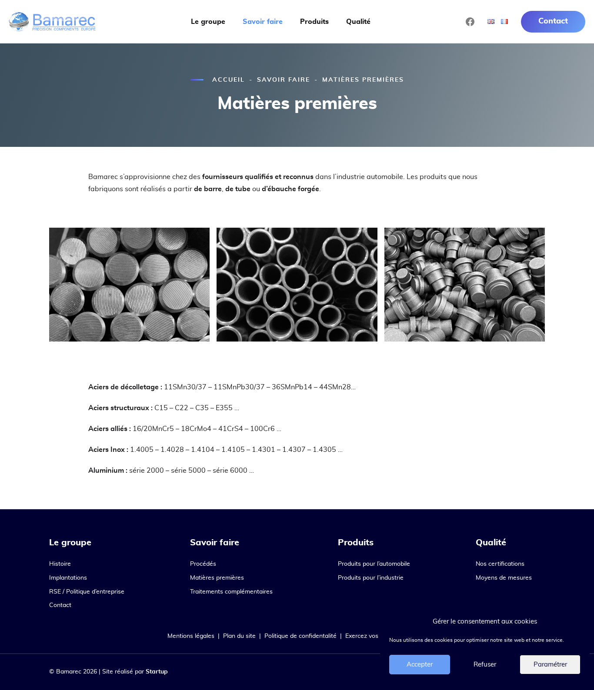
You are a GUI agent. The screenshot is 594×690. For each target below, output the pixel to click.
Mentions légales (190, 636)
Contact (553, 21)
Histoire (60, 564)
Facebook (470, 21)
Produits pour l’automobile (374, 564)
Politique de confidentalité (300, 636)
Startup (157, 672)
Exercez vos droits (370, 636)
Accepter (420, 664)
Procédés (203, 564)
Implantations (68, 578)
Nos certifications (500, 564)
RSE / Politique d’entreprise (86, 592)
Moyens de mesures (504, 578)
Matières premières (217, 578)
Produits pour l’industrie (371, 578)
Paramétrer (550, 664)
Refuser (485, 664)
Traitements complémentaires (231, 592)
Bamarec (52, 22)
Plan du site (239, 636)
